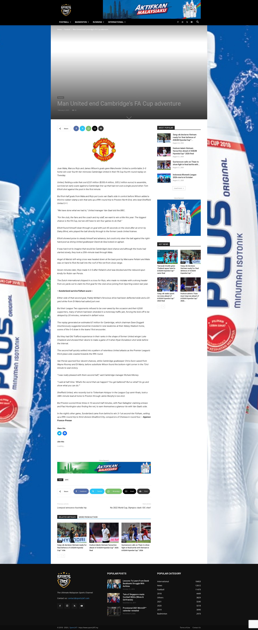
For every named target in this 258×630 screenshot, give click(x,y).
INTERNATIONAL (115, 22)
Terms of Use (185, 627)
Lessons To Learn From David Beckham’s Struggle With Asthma (136, 583)
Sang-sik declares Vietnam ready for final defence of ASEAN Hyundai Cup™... (184, 137)
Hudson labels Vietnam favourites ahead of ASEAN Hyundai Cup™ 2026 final (103, 547)
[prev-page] (59, 555)
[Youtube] (192, 22)
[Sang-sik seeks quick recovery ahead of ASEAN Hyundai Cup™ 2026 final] (167, 284)
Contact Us (197, 627)
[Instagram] (182, 22)
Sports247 (73, 627)
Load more (178, 188)
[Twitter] (187, 22)
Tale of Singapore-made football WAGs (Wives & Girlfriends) (133, 597)
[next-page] (63, 555)
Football (67, 29)
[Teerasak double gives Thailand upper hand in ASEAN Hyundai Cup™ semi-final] (167, 257)
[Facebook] (178, 22)
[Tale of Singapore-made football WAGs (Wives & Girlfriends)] (113, 597)
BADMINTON (81, 22)
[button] (197, 22)
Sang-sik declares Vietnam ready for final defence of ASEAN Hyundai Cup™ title (72, 547)
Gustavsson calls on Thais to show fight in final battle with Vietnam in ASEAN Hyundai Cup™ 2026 (135, 547)
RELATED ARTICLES (67, 517)
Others (160, 263)
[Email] (94, 128)
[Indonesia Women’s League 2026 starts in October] (164, 178)
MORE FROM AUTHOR (88, 517)
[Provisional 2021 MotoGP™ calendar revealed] (114, 611)
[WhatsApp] (88, 128)
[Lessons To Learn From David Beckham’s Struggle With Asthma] (114, 583)
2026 (59, 542)
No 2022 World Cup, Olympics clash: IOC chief (130, 507)
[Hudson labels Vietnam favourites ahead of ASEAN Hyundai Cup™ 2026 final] (104, 533)
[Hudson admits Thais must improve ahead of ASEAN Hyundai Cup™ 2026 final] (190, 284)
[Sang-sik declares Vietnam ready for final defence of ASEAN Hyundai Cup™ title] (72, 533)
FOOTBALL (64, 22)
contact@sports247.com (78, 598)
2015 (66, 480)
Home (59, 29)
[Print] (101, 128)
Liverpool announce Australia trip (72, 507)
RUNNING (97, 22)
